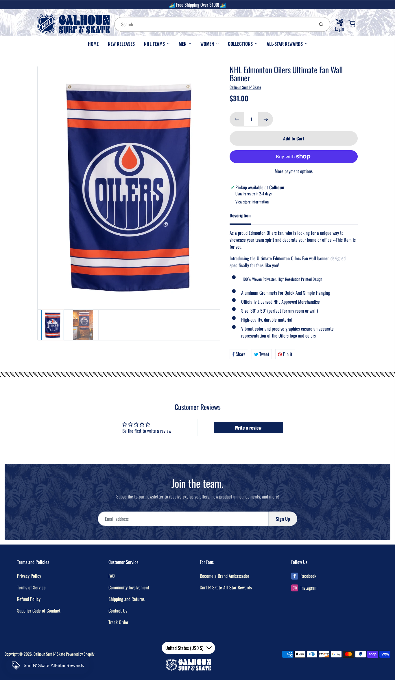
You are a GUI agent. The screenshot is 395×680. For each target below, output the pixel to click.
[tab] (244, 217)
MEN (183, 43)
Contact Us (117, 610)
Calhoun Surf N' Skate (245, 87)
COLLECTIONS (240, 43)
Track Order (118, 622)
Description (240, 215)
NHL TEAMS (154, 43)
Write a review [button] (248, 427)
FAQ (111, 575)
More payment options (294, 171)
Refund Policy (28, 598)
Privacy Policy (29, 575)
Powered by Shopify (80, 654)
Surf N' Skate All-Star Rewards (226, 587)
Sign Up (283, 518)
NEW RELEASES (121, 43)
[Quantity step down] (237, 119)
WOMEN (207, 43)
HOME (93, 43)
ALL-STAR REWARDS (285, 43)
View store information (252, 202)
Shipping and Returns (126, 598)
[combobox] (213, 24)
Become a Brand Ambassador (224, 575)
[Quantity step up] (266, 119)
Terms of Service (31, 587)
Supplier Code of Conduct (38, 610)
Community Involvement (128, 587)
